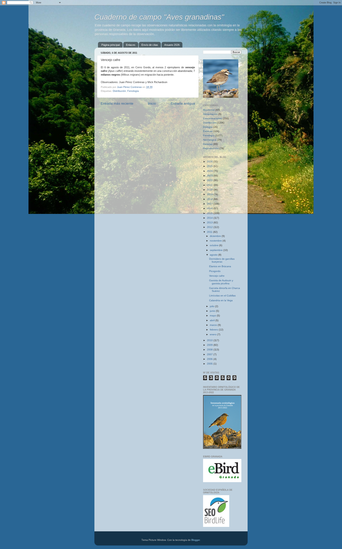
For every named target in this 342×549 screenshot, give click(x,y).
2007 (210, 354)
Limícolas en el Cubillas (222, 295)
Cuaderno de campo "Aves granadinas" (159, 17)
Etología (207, 127)
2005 (210, 363)
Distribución (119, 91)
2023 (210, 175)
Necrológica (209, 139)
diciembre (216, 236)
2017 (210, 203)
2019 (210, 194)
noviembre (216, 240)
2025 (210, 166)
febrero (214, 329)
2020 (210, 189)
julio (212, 306)
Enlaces (130, 44)
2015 (210, 213)
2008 (210, 349)
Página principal (110, 44)
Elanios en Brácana (220, 266)
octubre (214, 245)
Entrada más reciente (117, 103)
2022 (210, 180)
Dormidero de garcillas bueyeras (222, 260)
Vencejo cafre (216, 275)
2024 (210, 171)
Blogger (195, 540)
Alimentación (210, 114)
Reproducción (211, 148)
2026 (210, 161)
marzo (214, 325)
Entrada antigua (183, 103)
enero (213, 334)
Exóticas (208, 131)
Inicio (152, 103)
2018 (210, 199)
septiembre (216, 250)
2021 (210, 185)
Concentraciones (212, 118)
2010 (210, 340)
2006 (210, 359)
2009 (210, 345)
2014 (210, 218)
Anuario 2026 (172, 44)
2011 (210, 232)
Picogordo (215, 271)
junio (213, 311)
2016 (210, 208)
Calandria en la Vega (221, 300)
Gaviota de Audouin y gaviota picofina (221, 282)
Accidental (209, 110)
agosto (214, 254)
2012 (210, 227)
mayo (213, 315)
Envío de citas (149, 44)
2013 (210, 222)
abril (212, 320)
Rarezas (208, 144)
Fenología (133, 91)
